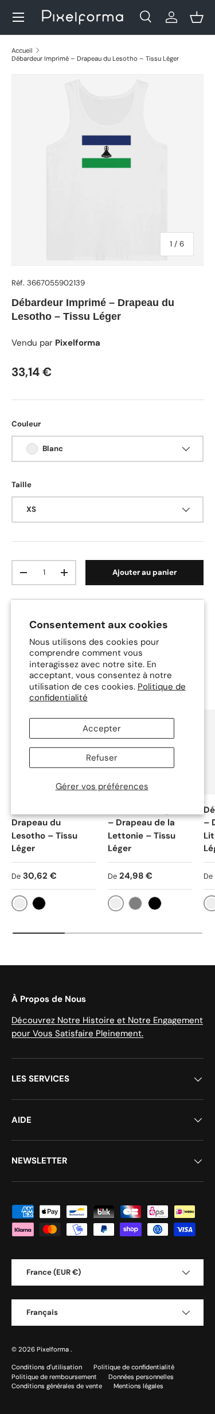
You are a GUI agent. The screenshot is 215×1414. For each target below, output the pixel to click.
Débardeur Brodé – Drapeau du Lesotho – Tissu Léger (51, 829)
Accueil (22, 50)
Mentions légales (138, 1386)
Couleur (26, 424)
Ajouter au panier (144, 572)
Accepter (102, 728)
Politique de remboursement (54, 1377)
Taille (21, 484)
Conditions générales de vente (56, 1386)
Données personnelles (141, 1377)
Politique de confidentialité (133, 1367)
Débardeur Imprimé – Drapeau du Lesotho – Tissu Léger (95, 58)
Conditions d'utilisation (46, 1367)
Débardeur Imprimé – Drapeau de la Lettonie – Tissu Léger (149, 829)
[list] (107, 170)
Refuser (102, 757)
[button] (196, 17)
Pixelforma (54, 1349)
